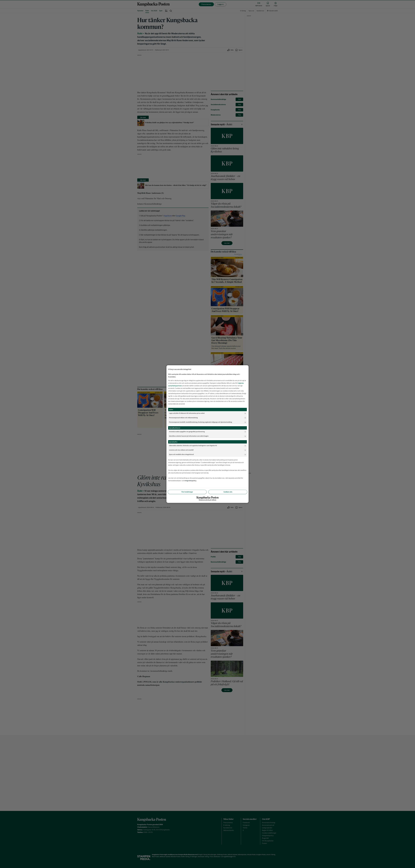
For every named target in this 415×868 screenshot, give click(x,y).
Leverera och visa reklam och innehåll (181, 450)
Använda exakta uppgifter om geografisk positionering (187, 432)
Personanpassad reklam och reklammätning (183, 418)
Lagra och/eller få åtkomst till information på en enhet (187, 413)
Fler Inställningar (187, 492)
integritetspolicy (190, 480)
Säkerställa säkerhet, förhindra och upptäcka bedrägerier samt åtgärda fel (193, 445)
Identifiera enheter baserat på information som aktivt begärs (189, 436)
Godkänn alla (227, 492)
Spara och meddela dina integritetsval (181, 454)
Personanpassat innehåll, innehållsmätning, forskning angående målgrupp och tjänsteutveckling (200, 422)
